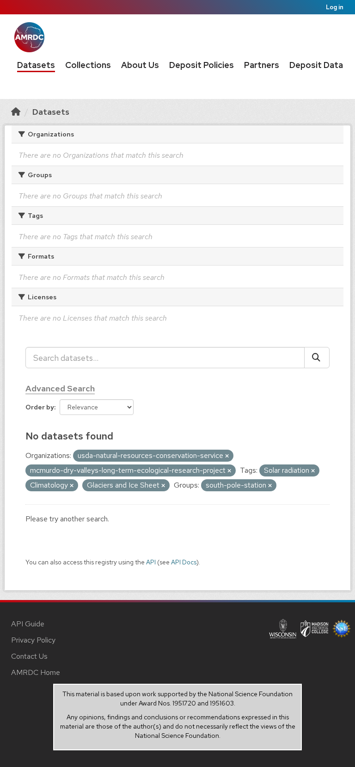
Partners (261, 65)
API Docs (183, 562)
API (151, 562)
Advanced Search (60, 388)
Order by (39, 407)
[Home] (15, 111)
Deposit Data (316, 65)
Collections (88, 65)
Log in (334, 7)
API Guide (27, 624)
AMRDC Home (35, 672)
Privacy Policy (33, 640)
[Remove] (227, 456)
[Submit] (317, 357)
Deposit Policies (201, 65)
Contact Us (29, 656)
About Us (140, 65)
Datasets (36, 65)
